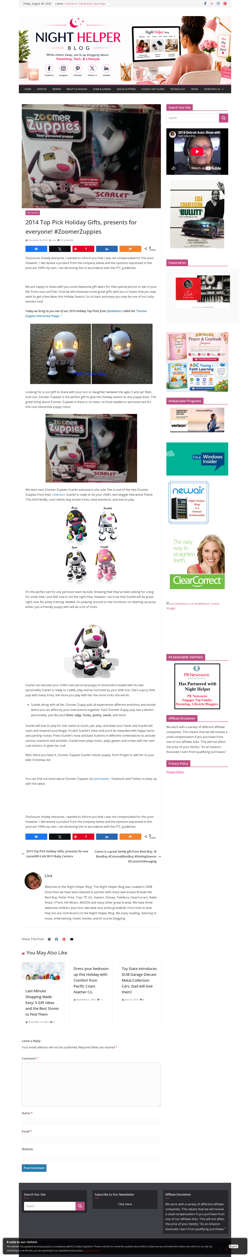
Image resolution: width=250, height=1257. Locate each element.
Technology (177, 89)
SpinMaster (114, 311)
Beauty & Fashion (77, 89)
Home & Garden (102, 89)
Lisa (54, 240)
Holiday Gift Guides (152, 89)
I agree (233, 1246)
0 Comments (66, 240)
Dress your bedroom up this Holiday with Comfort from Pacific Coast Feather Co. (91, 980)
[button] (222, 89)
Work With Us (212, 89)
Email (27, 1131)
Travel (194, 89)
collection (58, 495)
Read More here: (92, 1250)
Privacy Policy (175, 772)
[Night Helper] (125, 18)
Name (27, 1113)
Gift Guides (32, 213)
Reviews (57, 89)
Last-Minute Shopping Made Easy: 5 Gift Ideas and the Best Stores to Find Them (42, 1002)
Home (28, 89)
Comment (30, 1058)
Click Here (125, 1204)
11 (101, 999)
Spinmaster (101, 779)
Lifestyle (42, 89)
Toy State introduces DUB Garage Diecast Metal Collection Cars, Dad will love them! (139, 980)
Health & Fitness (126, 89)
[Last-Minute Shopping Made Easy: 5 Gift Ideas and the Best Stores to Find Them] (43, 964)
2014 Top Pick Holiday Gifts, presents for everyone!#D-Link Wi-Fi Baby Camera (57, 853)
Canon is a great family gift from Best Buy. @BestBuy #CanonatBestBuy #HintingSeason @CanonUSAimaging (125, 856)
